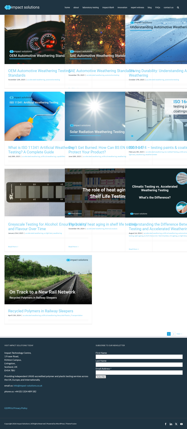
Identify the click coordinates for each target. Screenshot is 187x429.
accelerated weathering (36, 80)
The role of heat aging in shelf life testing (103, 224)
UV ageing (173, 236)
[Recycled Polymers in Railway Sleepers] (48, 279)
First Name (101, 352)
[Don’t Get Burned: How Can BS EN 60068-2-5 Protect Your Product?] (108, 116)
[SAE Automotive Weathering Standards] (108, 39)
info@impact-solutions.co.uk (28, 385)
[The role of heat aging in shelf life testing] (108, 193)
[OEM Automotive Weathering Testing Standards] (48, 39)
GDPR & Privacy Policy (15, 408)
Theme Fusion (71, 424)
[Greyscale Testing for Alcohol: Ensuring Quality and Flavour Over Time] (48, 193)
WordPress (60, 424)
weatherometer (151, 154)
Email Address (103, 368)
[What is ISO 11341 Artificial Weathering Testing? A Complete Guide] (48, 116)
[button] (178, 7)
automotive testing (53, 80)
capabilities (61, 156)
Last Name (101, 360)
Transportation (77, 315)
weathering (121, 156)
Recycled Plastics (63, 315)
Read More (12, 246)
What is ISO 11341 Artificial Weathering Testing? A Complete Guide (41, 149)
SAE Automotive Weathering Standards (101, 71)
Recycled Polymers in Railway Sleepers (40, 311)
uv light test (48, 233)
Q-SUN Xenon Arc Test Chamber (156, 236)
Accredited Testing (171, 152)
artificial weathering (48, 156)
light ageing (139, 236)
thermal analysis (111, 229)
